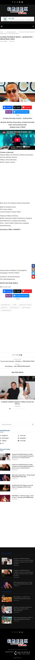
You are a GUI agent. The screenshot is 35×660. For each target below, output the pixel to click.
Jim (5, 41)
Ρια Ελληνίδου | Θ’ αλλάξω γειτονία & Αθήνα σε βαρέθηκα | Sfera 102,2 (22, 486)
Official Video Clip (14, 307)
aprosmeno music (5, 304)
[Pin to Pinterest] (19, 355)
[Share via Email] (21, 355)
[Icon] (7, 573)
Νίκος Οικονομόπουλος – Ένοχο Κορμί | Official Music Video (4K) (23, 475)
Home (1, 32)
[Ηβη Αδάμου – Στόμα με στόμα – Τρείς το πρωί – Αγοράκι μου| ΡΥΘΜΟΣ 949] (5, 498)
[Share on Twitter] (17, 355)
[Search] (33, 26)
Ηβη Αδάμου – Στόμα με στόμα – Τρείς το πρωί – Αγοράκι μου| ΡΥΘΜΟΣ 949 (23, 496)
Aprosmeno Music (11, 32)
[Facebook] (12, 2)
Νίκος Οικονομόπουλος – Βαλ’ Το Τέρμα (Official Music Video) (23, 618)
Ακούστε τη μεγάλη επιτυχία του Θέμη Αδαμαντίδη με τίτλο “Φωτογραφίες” (23, 608)
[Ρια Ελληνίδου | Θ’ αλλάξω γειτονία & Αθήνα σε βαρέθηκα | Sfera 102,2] (5, 488)
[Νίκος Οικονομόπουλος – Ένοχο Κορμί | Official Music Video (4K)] (5, 477)
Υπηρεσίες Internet (9, 652)
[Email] (22, 2)
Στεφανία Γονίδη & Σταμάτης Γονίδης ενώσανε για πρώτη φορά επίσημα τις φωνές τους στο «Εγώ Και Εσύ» (23, 456)
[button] (1, 392)
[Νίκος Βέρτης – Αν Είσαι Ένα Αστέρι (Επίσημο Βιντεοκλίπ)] (7, 599)
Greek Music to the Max (25, 304)
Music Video (4, 307)
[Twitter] (14, 2)
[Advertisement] (17, 61)
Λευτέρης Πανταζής (6, 310)
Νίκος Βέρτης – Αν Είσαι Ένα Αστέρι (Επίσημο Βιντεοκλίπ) (22, 597)
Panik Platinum (26, 307)
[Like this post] (14, 355)
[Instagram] (17, 2)
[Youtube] (19, 2)
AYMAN (14, 304)
